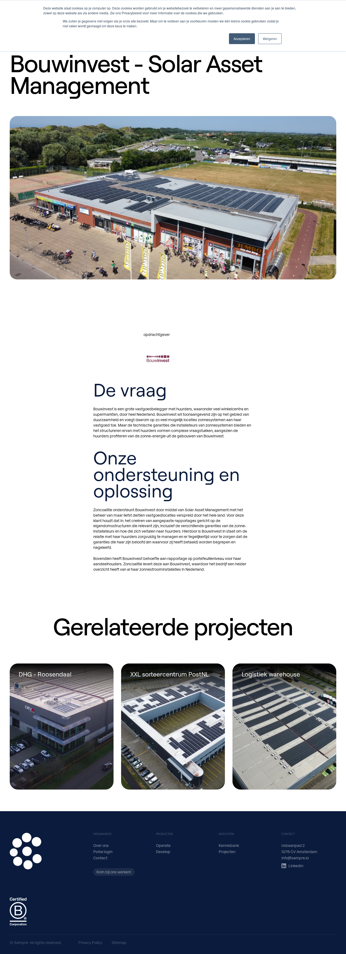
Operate (163, 845)
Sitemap (119, 942)
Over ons (101, 845)
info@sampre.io (295, 858)
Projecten (227, 851)
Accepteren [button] (242, 38)
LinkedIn (295, 865)
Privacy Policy (90, 942)
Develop (163, 851)
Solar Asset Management (207, 509)
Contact (100, 858)
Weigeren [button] (270, 38)
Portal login (102, 851)
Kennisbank (229, 845)
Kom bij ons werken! (114, 872)
